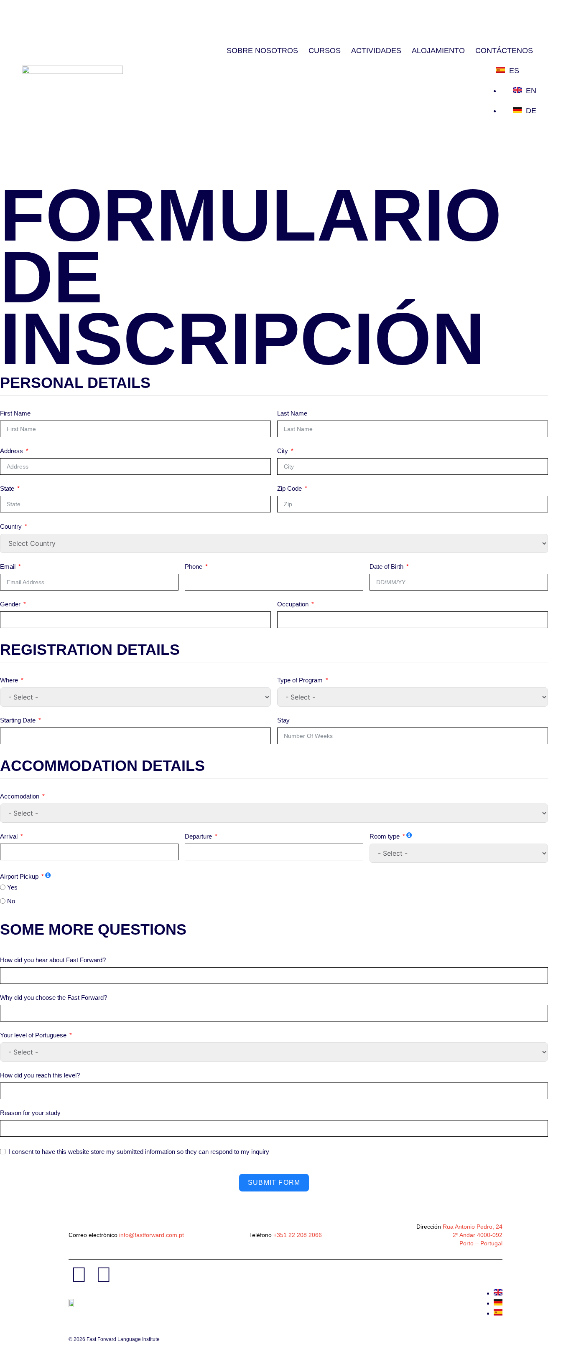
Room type (385, 836)
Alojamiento (438, 50)
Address (11, 450)
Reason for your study (30, 1112)
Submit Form (274, 1182)
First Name (15, 413)
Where (9, 680)
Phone (193, 566)
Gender (10, 604)
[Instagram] (103, 1274)
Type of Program (300, 680)
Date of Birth (386, 566)
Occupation (292, 604)
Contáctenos (504, 50)
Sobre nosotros (262, 50)
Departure (198, 836)
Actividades (376, 50)
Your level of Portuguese (33, 1035)
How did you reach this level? (40, 1075)
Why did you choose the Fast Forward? (53, 997)
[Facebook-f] (79, 1274)
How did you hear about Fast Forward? (53, 959)
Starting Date (18, 720)
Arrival (9, 836)
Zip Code (289, 488)
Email (7, 566)
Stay (283, 720)
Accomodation (19, 796)
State (7, 488)
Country (11, 526)
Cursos (324, 50)
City (282, 450)
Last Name (292, 413)
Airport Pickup (19, 876)
